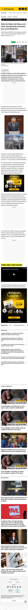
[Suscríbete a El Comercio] (22, 9)
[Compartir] (26, 42)
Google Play (18, 581)
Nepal (14, 12)
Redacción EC (6, 70)
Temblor (10, 12)
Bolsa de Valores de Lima (19, 325)
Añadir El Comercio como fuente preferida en (14, 19)
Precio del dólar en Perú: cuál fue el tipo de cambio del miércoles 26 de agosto (13, 428)
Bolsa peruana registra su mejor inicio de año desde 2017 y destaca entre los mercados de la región (14, 499)
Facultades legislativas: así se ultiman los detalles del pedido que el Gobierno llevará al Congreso (12, 334)
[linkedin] (17, 587)
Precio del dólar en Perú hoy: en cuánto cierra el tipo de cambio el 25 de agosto (12, 472)
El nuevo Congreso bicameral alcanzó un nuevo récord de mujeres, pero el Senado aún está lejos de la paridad (13, 357)
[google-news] (20, 587)
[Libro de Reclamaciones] (17, 591)
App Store (10, 581)
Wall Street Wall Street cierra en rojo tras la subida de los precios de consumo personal (13, 450)
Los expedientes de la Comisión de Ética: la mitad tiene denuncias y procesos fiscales (12, 345)
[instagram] (13, 587)
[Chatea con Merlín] (20, 9)
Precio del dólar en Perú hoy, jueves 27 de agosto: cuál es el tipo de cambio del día (13, 407)
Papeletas (25, 12)
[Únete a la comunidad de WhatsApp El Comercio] (13, 42)
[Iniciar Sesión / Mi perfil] (25, 9)
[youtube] (15, 587)
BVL (10, 325)
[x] (10, 587)
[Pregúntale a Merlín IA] (25, 601)
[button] (14, 274)
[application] (14, 274)
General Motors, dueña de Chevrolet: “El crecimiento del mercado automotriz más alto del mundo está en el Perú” (12, 363)
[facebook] (8, 587)
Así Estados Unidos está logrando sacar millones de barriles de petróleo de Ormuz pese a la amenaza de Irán (12, 339)
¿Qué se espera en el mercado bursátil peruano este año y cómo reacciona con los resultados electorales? (13, 571)
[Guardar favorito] (23, 42)
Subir (13, 600)
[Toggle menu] (2, 9)
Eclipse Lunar (19, 12)
